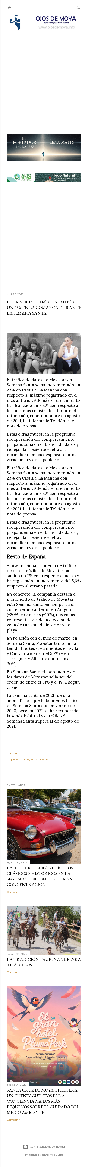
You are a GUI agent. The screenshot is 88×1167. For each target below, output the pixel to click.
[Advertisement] (44, 77)
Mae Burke (56, 1154)
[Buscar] (78, 7)
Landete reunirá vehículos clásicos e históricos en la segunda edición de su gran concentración (40, 876)
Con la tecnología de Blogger (47, 1146)
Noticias (24, 759)
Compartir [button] (13, 753)
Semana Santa (40, 759)
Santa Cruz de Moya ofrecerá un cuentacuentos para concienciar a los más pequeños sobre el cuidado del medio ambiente (43, 1101)
